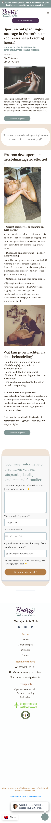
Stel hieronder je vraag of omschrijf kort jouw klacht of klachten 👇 (23, 487)
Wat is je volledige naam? (17, 516)
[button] (47, 13)
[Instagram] (25, 627)
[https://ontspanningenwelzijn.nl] (10, 13)
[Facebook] (19, 627)
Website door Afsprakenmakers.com (25, 796)
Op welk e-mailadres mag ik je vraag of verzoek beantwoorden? (25, 545)
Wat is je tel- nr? (13, 529)
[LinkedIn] (32, 627)
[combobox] (7, 536)
